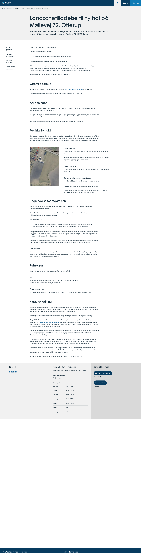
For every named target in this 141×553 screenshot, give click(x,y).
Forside (4, 8)
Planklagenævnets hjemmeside (49, 322)
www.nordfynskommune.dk (74, 89)
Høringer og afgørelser (13, 8)
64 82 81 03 (13, 372)
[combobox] (117, 3)
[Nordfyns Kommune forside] (7, 3)
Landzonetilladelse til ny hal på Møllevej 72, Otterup (34, 8)
